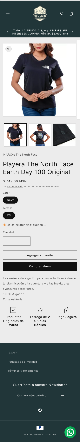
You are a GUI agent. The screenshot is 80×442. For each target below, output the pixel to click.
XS (9, 215)
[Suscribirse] (62, 395)
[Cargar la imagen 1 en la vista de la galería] (15, 134)
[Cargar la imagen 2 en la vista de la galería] (40, 134)
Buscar (12, 353)
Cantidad (8, 232)
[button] (7, 13)
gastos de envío (15, 186)
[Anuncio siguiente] (73, 32)
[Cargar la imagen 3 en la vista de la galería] (64, 134)
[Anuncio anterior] (7, 32)
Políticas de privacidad (22, 362)
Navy (10, 200)
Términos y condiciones (23, 371)
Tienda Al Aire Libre (45, 434)
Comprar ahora (40, 266)
